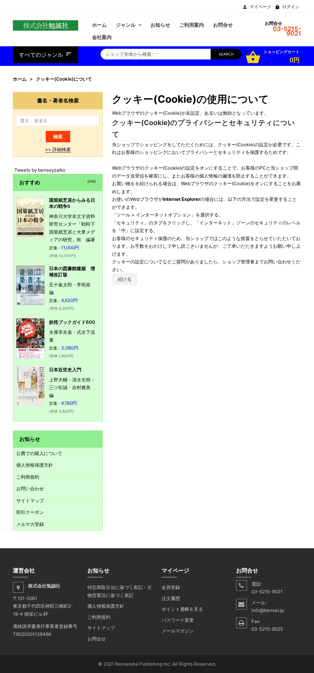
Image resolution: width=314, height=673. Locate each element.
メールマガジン (178, 631)
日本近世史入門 (65, 370)
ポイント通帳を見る (182, 609)
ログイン (290, 6)
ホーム (20, 79)
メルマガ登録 (30, 524)
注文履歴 (171, 598)
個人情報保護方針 (34, 465)
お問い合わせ (30, 488)
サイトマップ (30, 500)
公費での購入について (39, 453)
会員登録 (171, 587)
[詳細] (91, 181)
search (226, 54)
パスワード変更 (178, 620)
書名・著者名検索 (58, 100)
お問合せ (96, 639)
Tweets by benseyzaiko (39, 170)
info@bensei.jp (267, 610)
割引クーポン (30, 512)
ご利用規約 (27, 477)
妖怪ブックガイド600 (72, 322)
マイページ (260, 6)
